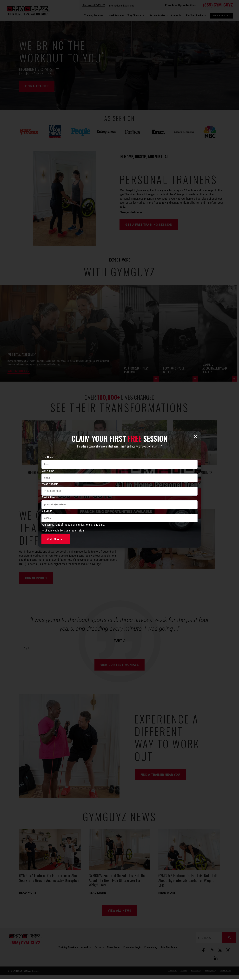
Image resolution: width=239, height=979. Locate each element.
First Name (47, 457)
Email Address (49, 497)
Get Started (55, 539)
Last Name (47, 470)
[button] (195, 437)
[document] (119, 489)
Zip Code (46, 510)
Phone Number (49, 484)
